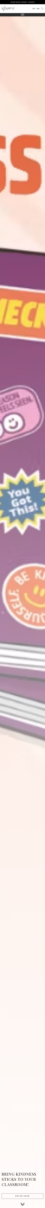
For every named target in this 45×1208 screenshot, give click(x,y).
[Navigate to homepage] (8, 9)
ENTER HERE (22, 1196)
